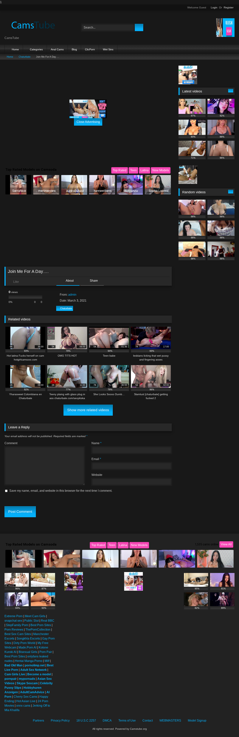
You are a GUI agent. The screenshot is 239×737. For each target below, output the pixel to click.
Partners (38, 720)
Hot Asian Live (25, 701)
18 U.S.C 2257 (86, 720)
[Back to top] (228, 727)
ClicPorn (90, 49)
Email (96, 459)
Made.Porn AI (27, 647)
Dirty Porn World (24, 643)
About (69, 280)
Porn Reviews (13, 629)
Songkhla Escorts (28, 638)
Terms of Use (127, 720)
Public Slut (31, 620)
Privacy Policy (60, 720)
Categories (36, 49)
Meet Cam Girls (35, 616)
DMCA (107, 720)
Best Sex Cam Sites (17, 634)
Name (96, 443)
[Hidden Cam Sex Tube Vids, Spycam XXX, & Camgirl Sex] (32, 24)
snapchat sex (13, 620)
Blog (74, 49)
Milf (47, 660)
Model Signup (197, 720)
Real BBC (47, 620)
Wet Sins (108, 49)
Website (96, 474)
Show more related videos (88, 410)
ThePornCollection (37, 629)
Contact (147, 720)
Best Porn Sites (40, 625)
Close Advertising (88, 121)
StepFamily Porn (17, 625)
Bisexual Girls (28, 651)
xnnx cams (23, 705)
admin (72, 294)
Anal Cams (57, 49)
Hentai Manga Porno (28, 660)
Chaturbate (24, 56)
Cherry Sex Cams (25, 696)
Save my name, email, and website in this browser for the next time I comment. (60, 490)
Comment (10, 443)
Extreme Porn (13, 616)
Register (229, 7)
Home (15, 49)
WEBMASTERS (170, 720)
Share (93, 280)
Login (214, 7)
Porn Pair (45, 651)
